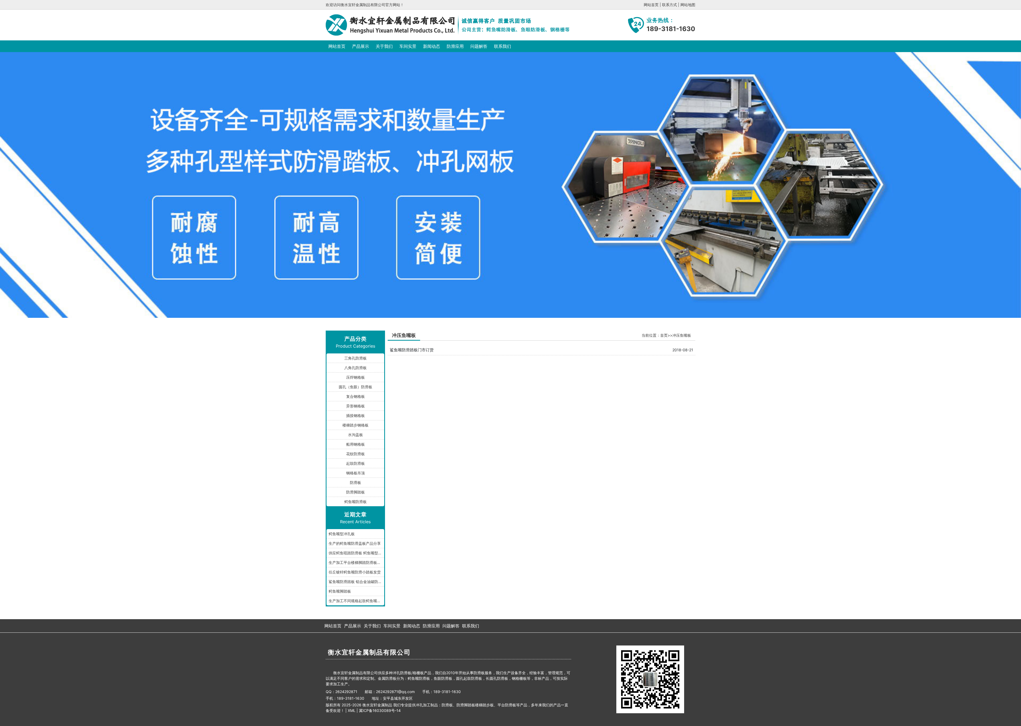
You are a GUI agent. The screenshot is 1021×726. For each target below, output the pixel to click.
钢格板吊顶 (355, 473)
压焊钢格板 (355, 377)
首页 (664, 335)
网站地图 (687, 4)
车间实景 (407, 46)
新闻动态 (431, 46)
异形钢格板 (355, 406)
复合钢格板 (355, 396)
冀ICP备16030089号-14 (380, 710)
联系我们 (502, 46)
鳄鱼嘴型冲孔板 (342, 533)
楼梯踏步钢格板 (355, 425)
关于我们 (384, 46)
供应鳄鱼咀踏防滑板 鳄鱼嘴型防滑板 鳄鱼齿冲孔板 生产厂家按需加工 (356, 553)
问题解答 (478, 46)
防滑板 (355, 482)
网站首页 (651, 4)
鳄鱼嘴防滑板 (355, 501)
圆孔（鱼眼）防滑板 (355, 387)
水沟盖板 (355, 434)
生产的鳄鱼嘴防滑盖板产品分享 (355, 543)
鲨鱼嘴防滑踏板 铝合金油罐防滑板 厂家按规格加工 (356, 581)
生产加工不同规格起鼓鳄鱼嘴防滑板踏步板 (356, 600)
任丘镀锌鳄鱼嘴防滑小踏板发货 (355, 572)
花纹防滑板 (355, 453)
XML (351, 710)
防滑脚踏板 (355, 492)
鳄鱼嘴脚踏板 (340, 591)
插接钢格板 (355, 415)
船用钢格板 (355, 444)
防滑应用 (455, 46)
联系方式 (669, 4)
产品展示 (360, 46)
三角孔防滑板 (355, 358)
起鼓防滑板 (355, 463)
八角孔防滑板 (355, 367)
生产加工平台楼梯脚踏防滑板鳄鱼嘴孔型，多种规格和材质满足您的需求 (356, 562)
